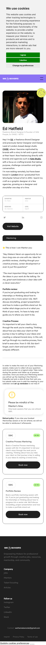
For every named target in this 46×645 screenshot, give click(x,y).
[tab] (23, 238)
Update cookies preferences (14, 643)
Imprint (7, 637)
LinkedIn (8, 612)
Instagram (9, 602)
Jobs (6, 573)
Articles (7, 587)
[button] (41, 79)
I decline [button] (23, 60)
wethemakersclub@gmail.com (27, 628)
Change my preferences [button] (23, 65)
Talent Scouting (11, 582)
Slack (6, 617)
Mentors (8, 577)
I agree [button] (23, 55)
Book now (23, 465)
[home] (20, 78)
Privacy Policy (18, 637)
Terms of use (32, 637)
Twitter (7, 607)
